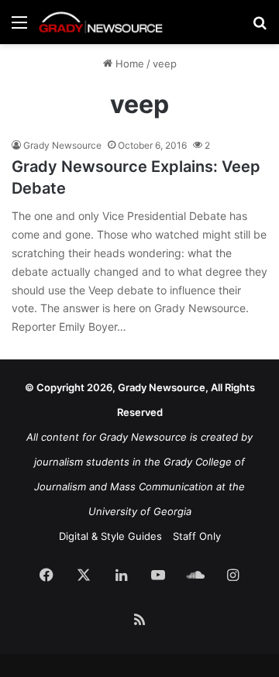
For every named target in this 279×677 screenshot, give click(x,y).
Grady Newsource (62, 145)
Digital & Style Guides (110, 536)
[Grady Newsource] (101, 22)
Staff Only (197, 536)
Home (128, 63)
